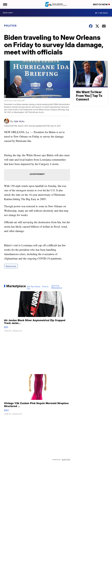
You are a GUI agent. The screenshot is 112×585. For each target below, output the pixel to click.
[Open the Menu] (5, 4)
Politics (10, 25)
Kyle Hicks (19, 121)
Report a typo (11, 266)
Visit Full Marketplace (56, 287)
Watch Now (100, 4)
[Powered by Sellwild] (66, 460)
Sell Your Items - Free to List (38, 288)
